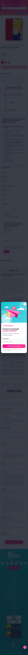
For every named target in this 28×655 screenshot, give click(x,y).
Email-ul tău (6, 339)
